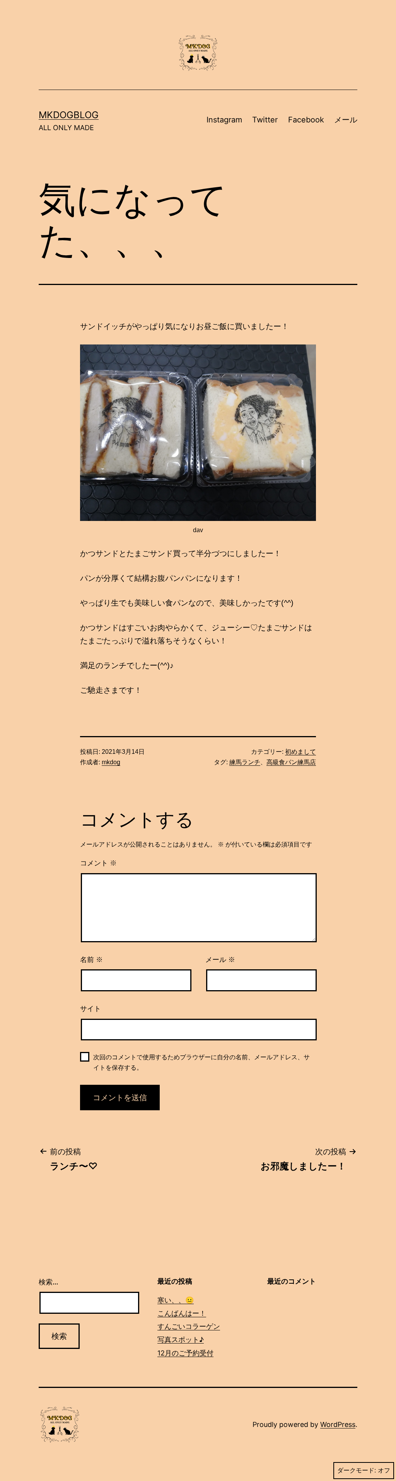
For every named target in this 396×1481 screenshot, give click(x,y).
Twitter (265, 119)
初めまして (300, 751)
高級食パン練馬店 (291, 762)
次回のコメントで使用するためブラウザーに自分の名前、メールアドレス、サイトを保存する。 (201, 1062)
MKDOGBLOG (69, 114)
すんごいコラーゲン (188, 1326)
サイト (90, 1009)
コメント (98, 863)
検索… (48, 1282)
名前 (91, 960)
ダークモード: (356, 1470)
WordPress (337, 1424)
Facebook (306, 119)
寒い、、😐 (175, 1300)
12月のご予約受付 (185, 1353)
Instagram (224, 119)
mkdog (111, 762)
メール (345, 119)
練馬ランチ (244, 762)
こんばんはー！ (181, 1313)
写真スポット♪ (180, 1339)
